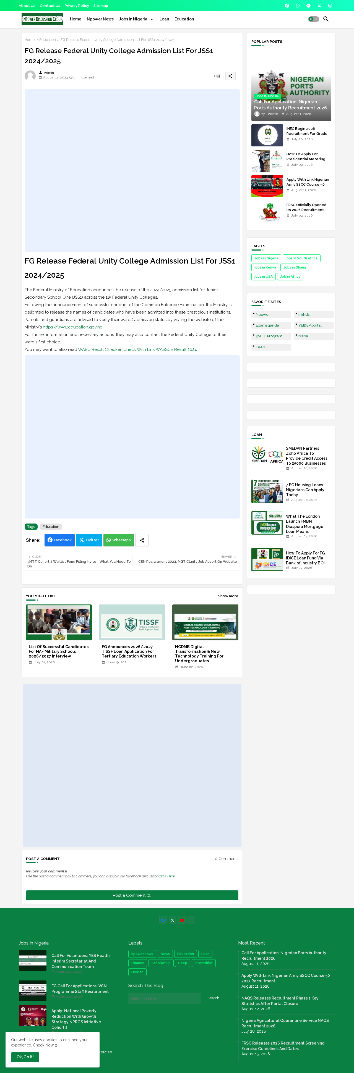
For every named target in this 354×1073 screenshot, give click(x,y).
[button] (313, 19)
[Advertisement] (132, 170)
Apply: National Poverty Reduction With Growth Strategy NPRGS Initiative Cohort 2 (76, 1019)
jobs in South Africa (301, 258)
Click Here (166, 876)
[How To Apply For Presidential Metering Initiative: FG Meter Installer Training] (267, 161)
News (165, 954)
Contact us (50, 6)
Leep (260, 347)
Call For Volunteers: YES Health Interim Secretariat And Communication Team (80, 961)
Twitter (92, 540)
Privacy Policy (77, 6)
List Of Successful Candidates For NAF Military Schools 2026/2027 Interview (58, 651)
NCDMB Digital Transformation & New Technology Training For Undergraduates (199, 654)
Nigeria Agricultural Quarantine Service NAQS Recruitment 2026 (285, 1023)
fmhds (303, 314)
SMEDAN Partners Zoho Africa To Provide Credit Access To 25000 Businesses (306, 456)
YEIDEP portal (310, 325)
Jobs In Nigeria (133, 19)
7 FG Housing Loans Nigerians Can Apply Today (305, 490)
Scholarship (161, 963)
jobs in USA (263, 276)
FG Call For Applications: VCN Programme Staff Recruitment (80, 989)
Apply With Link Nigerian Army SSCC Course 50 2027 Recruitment (308, 184)
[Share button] (142, 540)
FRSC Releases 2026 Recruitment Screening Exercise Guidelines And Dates (283, 1046)
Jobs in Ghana (294, 267)
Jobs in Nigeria (266, 258)
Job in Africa (290, 276)
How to (137, 972)
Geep (182, 963)
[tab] (75, 19)
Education (184, 19)
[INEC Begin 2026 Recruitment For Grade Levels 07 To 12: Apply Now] (267, 135)
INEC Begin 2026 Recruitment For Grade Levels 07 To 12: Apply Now (307, 136)
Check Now (43, 1045)
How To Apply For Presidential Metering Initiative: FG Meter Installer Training (306, 161)
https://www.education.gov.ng (73, 327)
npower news (142, 954)
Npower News (100, 19)
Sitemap (100, 6)
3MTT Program (269, 336)
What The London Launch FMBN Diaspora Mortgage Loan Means (304, 524)
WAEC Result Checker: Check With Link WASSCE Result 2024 (137, 349)
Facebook (63, 540)
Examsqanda (267, 325)
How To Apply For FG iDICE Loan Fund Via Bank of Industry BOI (305, 558)
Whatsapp (121, 540)
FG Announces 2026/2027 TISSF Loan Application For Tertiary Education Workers (129, 651)
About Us (27, 6)
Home (75, 19)
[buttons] (286, 5)
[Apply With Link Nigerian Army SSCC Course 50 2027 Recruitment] (267, 186)
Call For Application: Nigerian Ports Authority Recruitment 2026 (283, 956)
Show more (228, 596)
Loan (164, 19)
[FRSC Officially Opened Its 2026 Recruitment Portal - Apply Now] (267, 212)
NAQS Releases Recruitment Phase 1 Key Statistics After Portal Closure (280, 1001)
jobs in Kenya (265, 267)
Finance (137, 963)
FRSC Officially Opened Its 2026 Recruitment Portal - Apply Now (306, 210)
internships (204, 963)
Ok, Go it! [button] (25, 1057)
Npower (263, 314)
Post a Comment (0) (132, 895)
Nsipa (303, 336)
